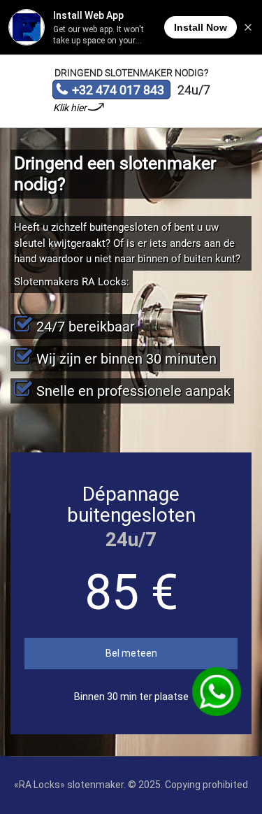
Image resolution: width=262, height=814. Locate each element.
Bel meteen (131, 653)
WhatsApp (216, 691)
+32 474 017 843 (110, 91)
